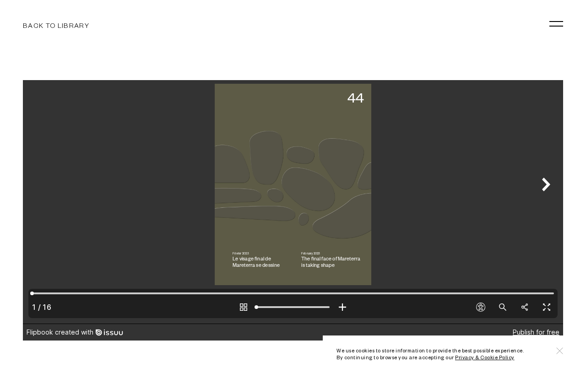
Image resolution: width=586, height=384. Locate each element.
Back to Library (56, 25)
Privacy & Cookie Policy (485, 357)
